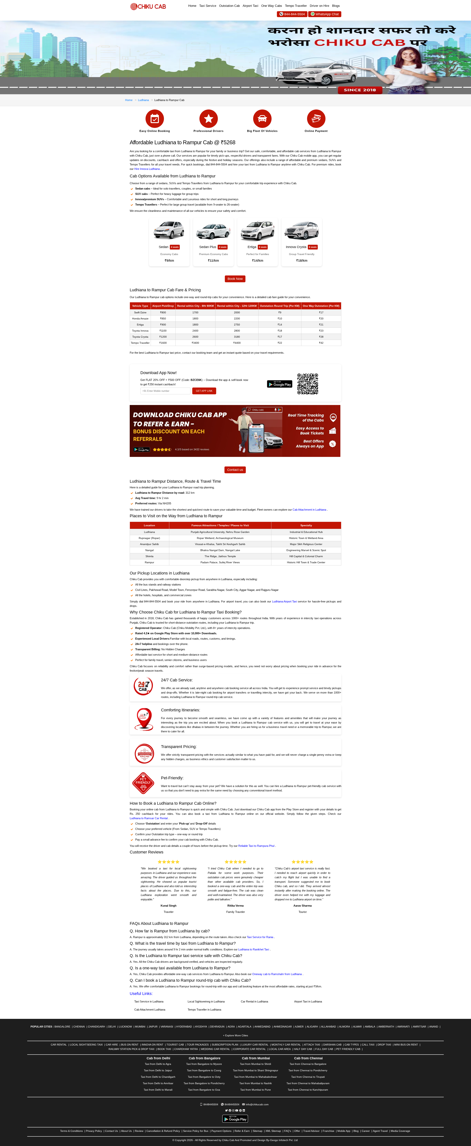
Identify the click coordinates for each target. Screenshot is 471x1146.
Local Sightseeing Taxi (86, 1044)
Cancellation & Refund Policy (163, 1130)
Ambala (370, 1026)
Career (366, 1130)
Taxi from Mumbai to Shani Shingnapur (255, 1070)
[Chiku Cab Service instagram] (233, 1110)
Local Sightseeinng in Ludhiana (206, 1001)
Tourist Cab (175, 1044)
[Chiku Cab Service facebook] (230, 1110)
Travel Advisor (311, 1130)
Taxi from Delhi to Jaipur (158, 1070)
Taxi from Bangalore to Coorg (204, 1070)
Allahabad (328, 1026)
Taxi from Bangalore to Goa (204, 1089)
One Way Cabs (271, 6)
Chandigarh (96, 1026)
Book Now (235, 279)
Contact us (235, 470)
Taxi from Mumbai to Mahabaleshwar (255, 1076)
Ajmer (299, 1026)
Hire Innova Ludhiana (147, 168)
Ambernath (386, 1026)
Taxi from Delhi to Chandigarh (158, 1076)
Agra (231, 1026)
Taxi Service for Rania (260, 937)
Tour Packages (198, 1044)
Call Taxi (368, 1044)
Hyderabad (184, 1026)
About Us (126, 1130)
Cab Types (352, 1044)
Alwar (357, 1026)
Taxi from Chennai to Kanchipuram (308, 1089)
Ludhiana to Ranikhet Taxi (253, 949)
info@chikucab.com (257, 1104)
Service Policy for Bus (195, 1130)
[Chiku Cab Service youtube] (236, 1110)
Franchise (328, 1130)
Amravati (403, 1026)
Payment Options (221, 1130)
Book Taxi (164, 1049)
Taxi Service (207, 6)
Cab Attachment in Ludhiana (309, 509)
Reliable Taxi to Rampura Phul (256, 845)
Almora (344, 1026)
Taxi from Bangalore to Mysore (204, 1063)
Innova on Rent (152, 1044)
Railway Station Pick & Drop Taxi (131, 1049)
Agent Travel (380, 1130)
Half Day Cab (303, 1049)
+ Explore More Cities (235, 1035)
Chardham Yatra (186, 1049)
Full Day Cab (324, 1049)
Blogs (336, 6)
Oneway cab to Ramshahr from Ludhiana (277, 974)
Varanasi (167, 1026)
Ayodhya (201, 1026)
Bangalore (62, 1026)
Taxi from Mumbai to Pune (255, 1089)
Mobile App (343, 1130)
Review (139, 1130)
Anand (433, 1026)
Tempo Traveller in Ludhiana (204, 1009)
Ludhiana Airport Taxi (284, 601)
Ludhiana (143, 100)
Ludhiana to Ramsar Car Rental (149, 818)
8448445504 (210, 1104)
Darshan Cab (332, 1044)
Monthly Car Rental (286, 1044)
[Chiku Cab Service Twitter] (226, 1110)
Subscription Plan (225, 1044)
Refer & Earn (242, 1130)
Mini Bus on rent (406, 1044)
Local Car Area (280, 1049)
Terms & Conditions (71, 1130)
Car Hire (112, 1044)
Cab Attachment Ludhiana (149, 1009)
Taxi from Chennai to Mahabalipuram (308, 1083)
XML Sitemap (273, 1130)
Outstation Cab (229, 6)
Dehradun (217, 1026)
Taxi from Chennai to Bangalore (308, 1063)
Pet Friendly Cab (348, 1049)
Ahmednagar (283, 1026)
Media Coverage (400, 1130)
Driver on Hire (319, 6)
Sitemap (257, 1130)
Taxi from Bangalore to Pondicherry (204, 1083)
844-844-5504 (294, 14)
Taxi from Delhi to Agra (158, 1063)
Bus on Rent (130, 1044)
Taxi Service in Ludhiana (148, 1001)
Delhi (112, 1026)
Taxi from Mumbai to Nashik (255, 1083)
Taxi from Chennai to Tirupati (308, 1076)
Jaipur (152, 1026)
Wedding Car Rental (215, 1049)
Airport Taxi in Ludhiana (308, 1001)
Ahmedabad (262, 1026)
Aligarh (312, 1026)
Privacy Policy (94, 1130)
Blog (356, 1130)
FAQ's (287, 1130)
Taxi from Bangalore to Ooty (204, 1076)
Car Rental (59, 1044)
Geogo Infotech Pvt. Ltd (284, 1140)
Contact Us (111, 1130)
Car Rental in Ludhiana (254, 1001)
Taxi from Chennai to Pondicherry (307, 1070)
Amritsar (419, 1026)
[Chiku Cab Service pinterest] (240, 1110)
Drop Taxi (384, 1044)
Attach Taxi (312, 1044)
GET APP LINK (204, 391)
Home (192, 6)
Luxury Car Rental (254, 1044)
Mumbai (140, 1026)
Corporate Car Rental (249, 1049)
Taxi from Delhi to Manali (158, 1089)
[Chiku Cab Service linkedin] (244, 1110)
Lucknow (125, 1026)
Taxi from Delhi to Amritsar (158, 1083)
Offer (297, 1130)
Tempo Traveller (296, 6)
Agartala (244, 1026)
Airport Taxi (250, 6)
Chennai (79, 1026)
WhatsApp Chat (327, 14)
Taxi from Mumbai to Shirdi (255, 1063)
